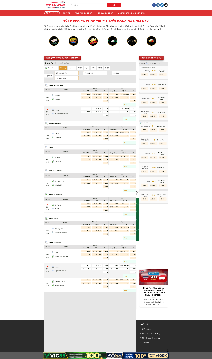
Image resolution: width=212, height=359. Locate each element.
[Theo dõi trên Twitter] (162, 5)
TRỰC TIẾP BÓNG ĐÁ (83, 13)
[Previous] (53, 43)
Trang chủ (53, 13)
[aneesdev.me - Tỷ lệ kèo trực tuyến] (55, 5)
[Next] (159, 43)
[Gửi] (114, 5)
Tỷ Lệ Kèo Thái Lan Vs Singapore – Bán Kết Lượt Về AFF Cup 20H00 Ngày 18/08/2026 (154, 291)
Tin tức (66, 13)
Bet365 (154, 63)
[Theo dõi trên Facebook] (154, 5)
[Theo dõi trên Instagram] (158, 5)
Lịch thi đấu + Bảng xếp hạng (132, 13)
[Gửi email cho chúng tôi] (166, 5)
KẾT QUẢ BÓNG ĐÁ (105, 13)
